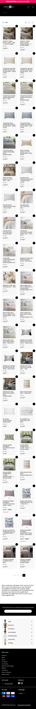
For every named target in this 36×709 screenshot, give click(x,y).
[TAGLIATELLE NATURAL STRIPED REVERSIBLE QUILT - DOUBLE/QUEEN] (26, 93)
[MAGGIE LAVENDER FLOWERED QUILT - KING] (9, 556)
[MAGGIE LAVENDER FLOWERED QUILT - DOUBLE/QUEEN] (26, 556)
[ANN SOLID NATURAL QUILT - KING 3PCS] (26, 388)
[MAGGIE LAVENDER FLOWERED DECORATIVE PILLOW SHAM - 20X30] (9, 500)
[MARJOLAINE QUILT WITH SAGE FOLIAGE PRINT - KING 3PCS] (9, 337)
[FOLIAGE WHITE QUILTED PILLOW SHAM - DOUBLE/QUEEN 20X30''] (26, 175)
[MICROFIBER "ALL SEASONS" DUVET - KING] (26, 416)
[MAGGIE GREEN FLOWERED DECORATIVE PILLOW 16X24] (9, 443)
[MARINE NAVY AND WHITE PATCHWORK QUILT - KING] (26, 363)
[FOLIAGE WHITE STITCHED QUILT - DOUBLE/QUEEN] (9, 227)
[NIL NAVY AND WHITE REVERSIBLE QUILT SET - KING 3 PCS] (26, 498)
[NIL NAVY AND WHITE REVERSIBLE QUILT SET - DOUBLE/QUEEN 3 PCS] (9, 528)
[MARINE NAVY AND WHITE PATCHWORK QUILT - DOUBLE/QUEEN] (9, 389)
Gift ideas (4, 662)
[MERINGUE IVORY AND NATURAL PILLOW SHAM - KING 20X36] (26, 255)
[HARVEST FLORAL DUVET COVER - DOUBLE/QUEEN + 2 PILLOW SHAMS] (26, 39)
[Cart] (28, 7)
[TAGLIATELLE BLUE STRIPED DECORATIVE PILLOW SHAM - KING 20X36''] (26, 121)
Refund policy (5, 674)
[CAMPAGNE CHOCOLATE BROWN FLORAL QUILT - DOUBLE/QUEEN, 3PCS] (9, 256)
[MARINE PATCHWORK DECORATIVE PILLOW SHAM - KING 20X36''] (9, 363)
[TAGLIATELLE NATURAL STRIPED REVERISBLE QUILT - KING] (9, 92)
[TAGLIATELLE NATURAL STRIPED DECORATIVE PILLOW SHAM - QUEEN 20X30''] (9, 66)
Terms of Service (6, 672)
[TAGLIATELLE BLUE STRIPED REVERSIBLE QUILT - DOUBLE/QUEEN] (9, 148)
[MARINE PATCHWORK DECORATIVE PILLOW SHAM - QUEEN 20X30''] (26, 337)
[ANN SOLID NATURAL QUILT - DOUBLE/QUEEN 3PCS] (26, 469)
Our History (5, 664)
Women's (4, 655)
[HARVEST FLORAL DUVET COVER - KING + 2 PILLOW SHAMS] (9, 38)
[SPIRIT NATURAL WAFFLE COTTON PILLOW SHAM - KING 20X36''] (26, 148)
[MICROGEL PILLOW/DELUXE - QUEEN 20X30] (9, 416)
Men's (3, 657)
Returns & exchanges (8, 666)
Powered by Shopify (24, 705)
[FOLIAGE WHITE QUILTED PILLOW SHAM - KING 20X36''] (9, 202)
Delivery (4, 668)
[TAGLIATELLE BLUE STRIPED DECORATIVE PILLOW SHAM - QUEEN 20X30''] (9, 121)
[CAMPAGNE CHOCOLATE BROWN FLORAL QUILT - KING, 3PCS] (26, 228)
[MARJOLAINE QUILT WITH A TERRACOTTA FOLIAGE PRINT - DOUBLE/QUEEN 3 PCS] (26, 283)
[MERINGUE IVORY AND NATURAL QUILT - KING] (9, 282)
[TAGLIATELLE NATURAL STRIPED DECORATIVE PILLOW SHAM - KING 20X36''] (26, 66)
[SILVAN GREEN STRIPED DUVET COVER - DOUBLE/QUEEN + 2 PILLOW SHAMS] (9, 471)
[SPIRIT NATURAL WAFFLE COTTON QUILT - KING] (9, 174)
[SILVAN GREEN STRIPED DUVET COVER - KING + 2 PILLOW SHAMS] (26, 443)
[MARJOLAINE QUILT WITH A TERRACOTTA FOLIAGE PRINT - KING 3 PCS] (9, 310)
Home (3, 660)
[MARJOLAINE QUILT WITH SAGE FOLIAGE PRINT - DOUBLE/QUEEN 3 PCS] (26, 310)
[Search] (32, 12)
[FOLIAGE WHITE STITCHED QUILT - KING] (26, 202)
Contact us (5, 670)
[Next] (23, 575)
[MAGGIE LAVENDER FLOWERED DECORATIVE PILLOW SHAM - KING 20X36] (26, 529)
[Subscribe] (30, 611)
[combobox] (18, 12)
